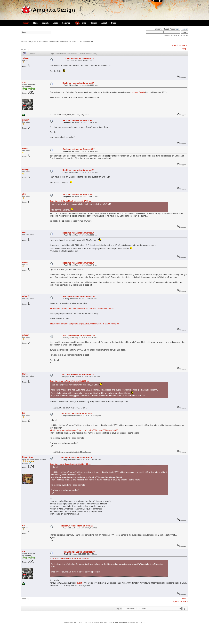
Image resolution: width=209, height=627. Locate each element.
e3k (24, 194)
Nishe (25, 149)
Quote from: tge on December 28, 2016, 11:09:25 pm (70, 464)
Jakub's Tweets (138, 92)
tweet (79, 583)
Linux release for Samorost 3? (81, 42)
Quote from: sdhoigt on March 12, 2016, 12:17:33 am (70, 201)
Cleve (25, 374)
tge (23, 413)
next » (184, 45)
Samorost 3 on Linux (58, 42)
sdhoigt (25, 58)
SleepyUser (27, 457)
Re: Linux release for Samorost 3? (78, 83)
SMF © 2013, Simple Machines (95, 622)
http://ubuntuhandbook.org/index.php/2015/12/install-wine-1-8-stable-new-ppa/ (84, 324)
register (185, 29)
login (177, 29)
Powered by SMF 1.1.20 (73, 622)
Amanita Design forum (30, 42)
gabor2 (25, 296)
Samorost (44, 42)
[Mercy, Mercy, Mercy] (23, 116)
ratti (24, 232)
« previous (176, 45)
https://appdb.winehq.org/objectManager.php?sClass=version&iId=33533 (82, 308)
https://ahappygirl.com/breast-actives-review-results (87, 395)
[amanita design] (76, 22)
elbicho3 (142, 622)
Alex (24, 82)
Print (184, 49)
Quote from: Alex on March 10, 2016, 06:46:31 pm (69, 558)
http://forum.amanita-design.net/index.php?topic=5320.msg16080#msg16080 (84, 430)
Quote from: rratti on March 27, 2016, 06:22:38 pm (69, 381)
